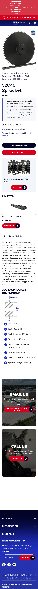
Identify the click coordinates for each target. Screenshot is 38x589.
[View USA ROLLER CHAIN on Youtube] (14, 564)
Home (5, 73)
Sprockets (6, 76)
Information (10, 526)
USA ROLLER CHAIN (15, 585)
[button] (30, 23)
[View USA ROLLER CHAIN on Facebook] (9, 564)
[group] (19, 7)
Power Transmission (19, 73)
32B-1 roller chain (19, 255)
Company (8, 518)
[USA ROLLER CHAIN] (19, 23)
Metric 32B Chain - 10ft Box (12, 217)
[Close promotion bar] (34, 7)
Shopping (8, 534)
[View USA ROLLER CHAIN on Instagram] (4, 564)
